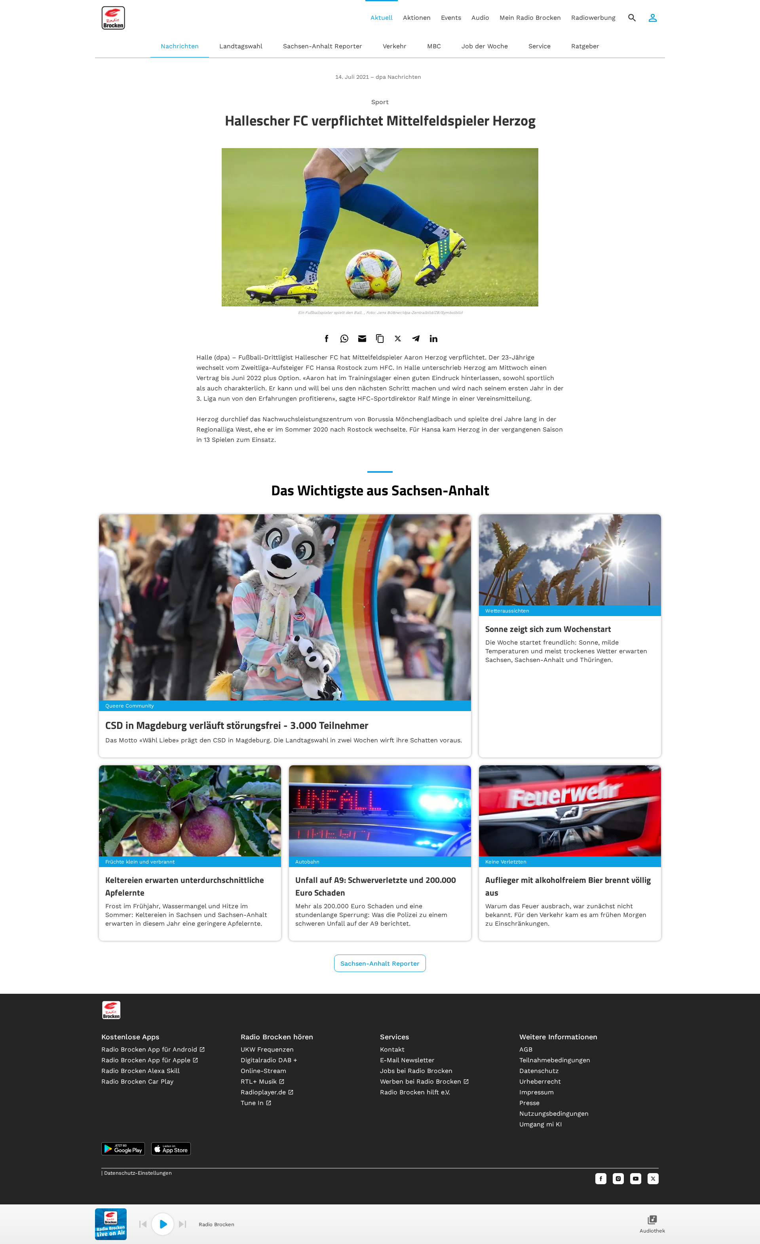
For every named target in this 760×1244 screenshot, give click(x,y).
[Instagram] (618, 1178)
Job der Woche (485, 46)
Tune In (253, 1103)
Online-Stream (263, 1071)
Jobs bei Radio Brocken (416, 1071)
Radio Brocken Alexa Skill (140, 1071)
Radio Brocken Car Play (137, 1081)
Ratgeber (585, 46)
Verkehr (395, 46)
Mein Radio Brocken (530, 17)
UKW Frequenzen (267, 1049)
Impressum (536, 1092)
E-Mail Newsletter (407, 1060)
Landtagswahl (240, 46)
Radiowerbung (593, 17)
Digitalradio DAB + (269, 1060)
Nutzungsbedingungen (554, 1113)
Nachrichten (180, 46)
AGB (525, 1049)
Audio (480, 17)
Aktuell (381, 17)
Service (539, 46)
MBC (434, 46)
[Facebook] (600, 1178)
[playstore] (123, 1148)
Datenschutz (539, 1071)
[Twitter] (653, 1178)
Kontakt (392, 1049)
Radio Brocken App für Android (150, 1049)
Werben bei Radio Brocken (421, 1081)
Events (451, 17)
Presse (529, 1103)
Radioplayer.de (264, 1092)
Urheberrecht (540, 1081)
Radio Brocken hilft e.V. (415, 1092)
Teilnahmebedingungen (554, 1060)
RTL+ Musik (260, 1081)
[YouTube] (635, 1178)
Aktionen (417, 17)
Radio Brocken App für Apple (146, 1060)
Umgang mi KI (540, 1124)
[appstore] (171, 1148)
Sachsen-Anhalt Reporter (322, 46)
